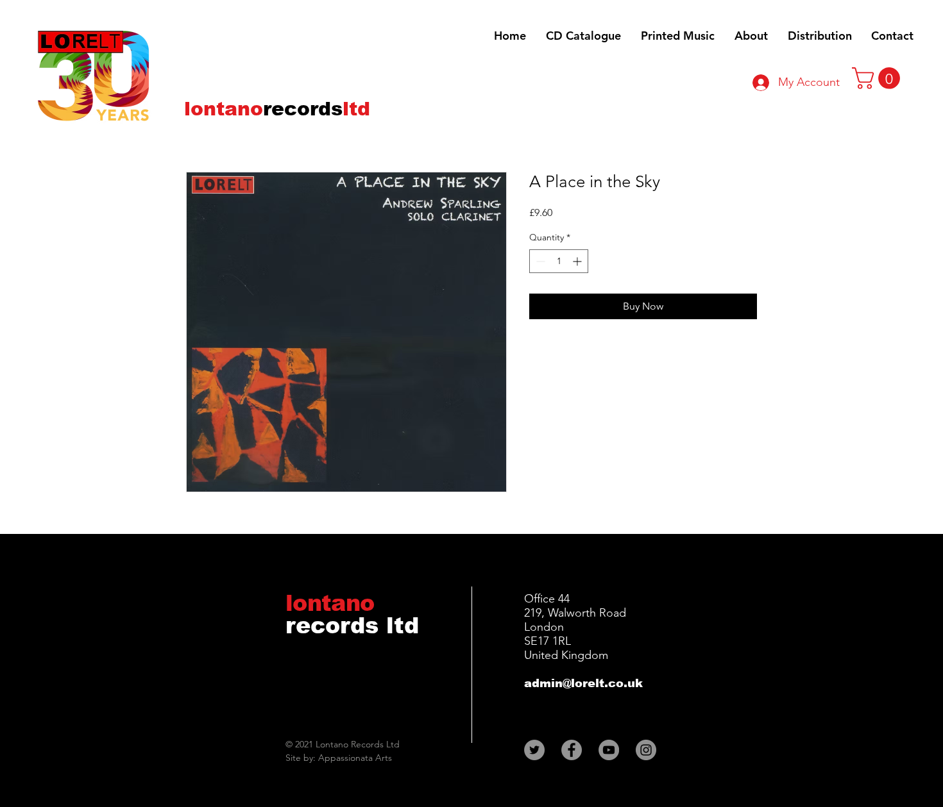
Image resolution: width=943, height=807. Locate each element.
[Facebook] (571, 750)
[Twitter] (534, 750)
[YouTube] (609, 750)
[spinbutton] (558, 261)
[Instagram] (646, 750)
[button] (878, 78)
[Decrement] (539, 261)
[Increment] (578, 261)
